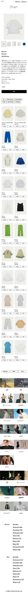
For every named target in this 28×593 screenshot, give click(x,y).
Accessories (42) (18, 547)
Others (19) (16, 582)
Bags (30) (16, 544)
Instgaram (23, 1)
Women (5, 371)
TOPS (3, 102)
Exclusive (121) (18, 560)
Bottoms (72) (17, 538)
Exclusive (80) (17, 527)
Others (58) (16, 549)
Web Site (17, 1)
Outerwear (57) (18, 565)
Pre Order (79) (17, 530)
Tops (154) (16, 568)
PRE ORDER (18, 99)
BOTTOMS (10, 102)
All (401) (15, 524)
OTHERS (17, 102)
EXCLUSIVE (10, 99)
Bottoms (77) (17, 571)
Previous (2, 27)
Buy (14, 91)
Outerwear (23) (18, 533)
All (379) (15, 557)
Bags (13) (16, 577)
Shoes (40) (16, 574)
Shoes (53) (16, 541)
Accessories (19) (18, 579)
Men (14, 371)
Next (26, 27)
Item (22, 371)
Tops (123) (16, 536)
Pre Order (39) (17, 563)
